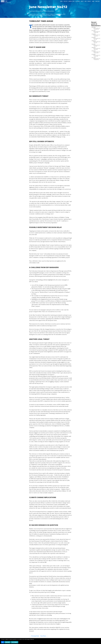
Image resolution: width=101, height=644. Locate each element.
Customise (14, 642)
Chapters (97, 1)
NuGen (53, 15)
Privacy (89, 1)
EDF (64, 14)
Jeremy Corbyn (47, 15)
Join (86, 1)
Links (93, 1)
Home (61, 1)
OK (2, 642)
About (82, 1)
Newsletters (72, 1)
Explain (7, 642)
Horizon (38, 15)
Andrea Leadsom (40, 14)
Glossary (77, 1)
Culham (51, 14)
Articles (66, 1)
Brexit (47, 14)
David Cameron (58, 14)
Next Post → (43, 636)
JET (42, 15)
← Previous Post (34, 636)
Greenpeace (32, 15)
